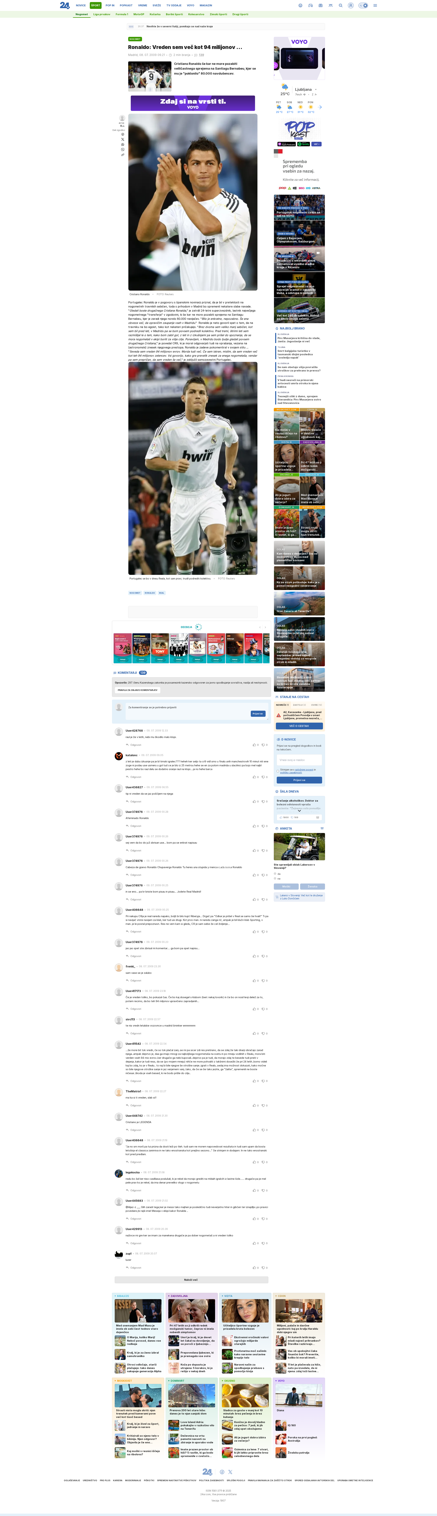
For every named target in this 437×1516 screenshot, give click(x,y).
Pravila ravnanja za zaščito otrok (270, 1480)
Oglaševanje (72, 1480)
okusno (229, 1380)
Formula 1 (122, 14)
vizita (228, 1296)
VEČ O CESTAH (299, 726)
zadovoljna (179, 1296)
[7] (197, 648)
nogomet (135, 593)
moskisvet (124, 1380)
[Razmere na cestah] (331, 5)
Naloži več (191, 1279)
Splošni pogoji (236, 1480)
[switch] (363, 5)
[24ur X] (230, 1472)
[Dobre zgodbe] (300, 5)
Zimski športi (218, 14)
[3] (123, 648)
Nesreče (282, 705)
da (279, 873)
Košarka (155, 14)
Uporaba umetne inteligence (355, 1480)
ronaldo (150, 593)
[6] (179, 648)
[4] (141, 648)
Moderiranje (133, 1480)
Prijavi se (258, 713)
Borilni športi (174, 14)
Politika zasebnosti (211, 1480)
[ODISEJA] (191, 627)
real (161, 593)
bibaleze (123, 1296)
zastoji (299, 705)
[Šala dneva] (317, 817)
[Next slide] (265, 627)
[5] (160, 648)
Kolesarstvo (196, 14)
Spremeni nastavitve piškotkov (176, 1480)
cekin (282, 1296)
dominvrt (177, 1380)
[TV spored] (321, 5)
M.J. (122, 125)
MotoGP (138, 14)
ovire (316, 705)
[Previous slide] (260, 627)
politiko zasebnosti (291, 772)
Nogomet (82, 14)
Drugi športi (240, 14)
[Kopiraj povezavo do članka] (122, 154)
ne (279, 878)
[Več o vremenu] (319, 107)
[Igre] (311, 5)
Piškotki (149, 1480)
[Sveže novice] (131, 26)
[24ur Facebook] (222, 1472)
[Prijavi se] (351, 5)
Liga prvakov (101, 14)
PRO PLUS (105, 1480)
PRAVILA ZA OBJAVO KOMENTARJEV (137, 690)
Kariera (117, 1480)
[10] (253, 648)
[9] (235, 648)
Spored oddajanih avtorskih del (315, 1480)
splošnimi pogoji (304, 769)
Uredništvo (90, 1480)
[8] (216, 648)
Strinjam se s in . (298, 771)
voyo (281, 1380)
